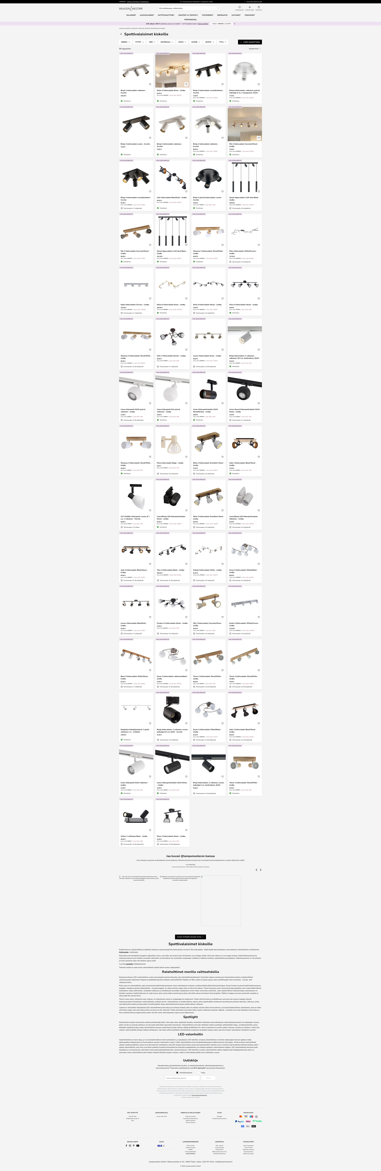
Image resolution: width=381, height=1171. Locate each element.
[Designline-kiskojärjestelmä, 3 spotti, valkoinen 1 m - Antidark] (136, 717)
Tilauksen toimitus (190, 1116)
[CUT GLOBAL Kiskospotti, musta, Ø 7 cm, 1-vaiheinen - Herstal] (136, 504)
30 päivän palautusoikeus (219, 1118)
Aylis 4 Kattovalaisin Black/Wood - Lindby (134, 571)
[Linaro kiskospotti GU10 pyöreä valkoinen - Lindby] (136, 397)
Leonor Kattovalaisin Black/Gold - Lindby (134, 624)
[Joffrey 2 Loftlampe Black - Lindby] (136, 823)
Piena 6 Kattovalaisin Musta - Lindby (207, 304)
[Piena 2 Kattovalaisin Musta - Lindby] (172, 823)
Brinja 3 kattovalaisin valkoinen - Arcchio (133, 91)
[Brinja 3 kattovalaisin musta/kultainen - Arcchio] (208, 78)
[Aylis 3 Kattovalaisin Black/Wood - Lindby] (245, 717)
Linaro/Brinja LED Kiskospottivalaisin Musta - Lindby (171, 517)
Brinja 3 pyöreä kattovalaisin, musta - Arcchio (207, 198)
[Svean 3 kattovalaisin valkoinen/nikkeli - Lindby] (172, 664)
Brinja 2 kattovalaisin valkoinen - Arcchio (169, 145)
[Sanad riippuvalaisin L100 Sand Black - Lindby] (245, 185)
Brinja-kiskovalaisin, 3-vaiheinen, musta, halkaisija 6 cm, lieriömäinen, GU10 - (208, 784)
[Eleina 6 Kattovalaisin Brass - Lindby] (172, 292)
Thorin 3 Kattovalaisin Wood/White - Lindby (207, 677)
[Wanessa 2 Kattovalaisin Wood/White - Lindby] (136, 451)
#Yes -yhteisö (219, 1145)
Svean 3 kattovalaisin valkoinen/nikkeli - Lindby (172, 677)
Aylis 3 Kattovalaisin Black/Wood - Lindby (242, 730)
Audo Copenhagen (248, 1145)
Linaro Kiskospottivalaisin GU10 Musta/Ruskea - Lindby (205, 410)
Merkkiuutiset (219, 1149)
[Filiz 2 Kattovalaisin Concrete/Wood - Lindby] (208, 611)
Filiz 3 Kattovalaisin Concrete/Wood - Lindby (135, 252)
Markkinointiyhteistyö (219, 1153)
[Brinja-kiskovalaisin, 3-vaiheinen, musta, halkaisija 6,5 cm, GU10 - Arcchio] (172, 717)
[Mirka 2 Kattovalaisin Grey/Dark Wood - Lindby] (208, 451)
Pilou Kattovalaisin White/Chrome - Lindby (243, 252)
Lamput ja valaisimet (125, 28)
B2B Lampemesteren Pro (219, 1151)
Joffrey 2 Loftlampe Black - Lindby (134, 836)
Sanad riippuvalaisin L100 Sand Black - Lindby (244, 198)
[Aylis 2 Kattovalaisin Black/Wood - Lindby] (245, 451)
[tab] (125, 42)
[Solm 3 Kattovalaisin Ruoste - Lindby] (172, 344)
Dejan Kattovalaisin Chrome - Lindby (135, 304)
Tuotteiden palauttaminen (190, 1118)
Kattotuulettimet (166, 15)
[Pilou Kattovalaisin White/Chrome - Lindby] (245, 239)
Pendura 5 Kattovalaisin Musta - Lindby (172, 623)
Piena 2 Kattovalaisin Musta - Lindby (171, 836)
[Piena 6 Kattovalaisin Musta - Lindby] (208, 292)
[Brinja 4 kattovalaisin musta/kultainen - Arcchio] (136, 185)
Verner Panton (248, 1147)
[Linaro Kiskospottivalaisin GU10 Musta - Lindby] (172, 771)
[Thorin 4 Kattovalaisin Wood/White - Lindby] (245, 664)
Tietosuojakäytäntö (190, 1151)
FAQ (132, 1120)
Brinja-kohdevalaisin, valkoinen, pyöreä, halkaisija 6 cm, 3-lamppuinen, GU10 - (244, 91)
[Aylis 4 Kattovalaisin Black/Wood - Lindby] (136, 558)
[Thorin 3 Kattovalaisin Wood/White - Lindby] (208, 664)
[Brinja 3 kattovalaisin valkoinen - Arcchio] (136, 78)
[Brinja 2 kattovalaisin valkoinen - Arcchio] (172, 132)
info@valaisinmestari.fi (132, 1118)
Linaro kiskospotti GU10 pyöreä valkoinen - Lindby (133, 410)
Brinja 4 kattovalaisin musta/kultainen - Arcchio (136, 198)
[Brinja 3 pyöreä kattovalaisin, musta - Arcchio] (208, 185)
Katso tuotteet (203, 24)
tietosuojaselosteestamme (199, 1095)
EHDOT (190, 1149)
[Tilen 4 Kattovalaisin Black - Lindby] (172, 558)
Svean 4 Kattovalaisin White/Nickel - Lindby (207, 730)
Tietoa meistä (190, 1145)
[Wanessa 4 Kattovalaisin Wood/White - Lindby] (136, 344)
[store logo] (131, 8)
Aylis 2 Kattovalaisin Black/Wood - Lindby (242, 464)
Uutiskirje (219, 1116)
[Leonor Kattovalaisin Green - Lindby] (208, 344)
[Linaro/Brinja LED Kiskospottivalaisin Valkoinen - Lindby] (245, 504)
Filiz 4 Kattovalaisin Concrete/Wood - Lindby (243, 145)
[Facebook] (126, 1146)
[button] (150, 84)
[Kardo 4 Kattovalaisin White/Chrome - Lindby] (245, 611)
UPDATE (221, 24)
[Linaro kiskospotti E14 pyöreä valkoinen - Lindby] (172, 397)
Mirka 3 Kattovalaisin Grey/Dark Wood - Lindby (208, 517)
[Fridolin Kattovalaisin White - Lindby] (208, 558)
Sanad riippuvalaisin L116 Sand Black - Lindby (172, 252)
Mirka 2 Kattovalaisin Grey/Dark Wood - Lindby (208, 464)
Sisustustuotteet (248, 1151)
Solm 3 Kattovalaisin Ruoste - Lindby (171, 356)
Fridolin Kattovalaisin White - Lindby (207, 570)
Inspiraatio (135, 28)
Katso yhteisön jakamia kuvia (189, 937)
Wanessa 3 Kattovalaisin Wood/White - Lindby (208, 252)
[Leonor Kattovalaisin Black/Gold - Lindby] (136, 611)
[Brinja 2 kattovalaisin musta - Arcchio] (136, 132)
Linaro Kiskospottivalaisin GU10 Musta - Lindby (172, 784)
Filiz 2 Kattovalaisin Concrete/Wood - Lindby (207, 624)
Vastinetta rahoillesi (144, 28)
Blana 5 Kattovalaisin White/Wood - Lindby (135, 677)
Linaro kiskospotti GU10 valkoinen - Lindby (135, 784)
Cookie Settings (219, 1147)
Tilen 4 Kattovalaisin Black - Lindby (170, 570)
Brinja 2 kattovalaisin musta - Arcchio (135, 144)
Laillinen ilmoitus (190, 1147)
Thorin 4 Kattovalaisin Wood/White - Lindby (243, 677)
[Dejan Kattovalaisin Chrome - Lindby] (136, 292)
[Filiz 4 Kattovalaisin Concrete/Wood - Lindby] (245, 132)
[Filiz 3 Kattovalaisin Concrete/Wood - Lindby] (136, 239)
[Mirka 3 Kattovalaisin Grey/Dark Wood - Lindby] (208, 504)
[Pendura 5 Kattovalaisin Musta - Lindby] (172, 611)
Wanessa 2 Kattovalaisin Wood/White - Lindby (136, 464)
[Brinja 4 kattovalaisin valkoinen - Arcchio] (208, 132)
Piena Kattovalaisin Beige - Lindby (170, 463)
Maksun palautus (190, 1120)
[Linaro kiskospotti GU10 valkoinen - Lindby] (136, 771)
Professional (190, 19)
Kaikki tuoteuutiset (248, 1153)
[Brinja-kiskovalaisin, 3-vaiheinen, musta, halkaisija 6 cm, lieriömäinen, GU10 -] (208, 771)
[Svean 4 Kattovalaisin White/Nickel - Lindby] (208, 717)
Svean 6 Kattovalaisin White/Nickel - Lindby (243, 571)
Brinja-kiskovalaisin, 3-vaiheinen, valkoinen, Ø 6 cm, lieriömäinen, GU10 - (244, 357)
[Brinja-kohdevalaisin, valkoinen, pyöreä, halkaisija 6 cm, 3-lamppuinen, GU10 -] (245, 78)
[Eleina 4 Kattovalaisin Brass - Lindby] (172, 78)
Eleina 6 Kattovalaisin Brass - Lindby (171, 304)
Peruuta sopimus (190, 1122)
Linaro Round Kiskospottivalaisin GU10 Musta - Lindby (244, 410)
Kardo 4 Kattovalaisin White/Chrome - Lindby (244, 624)
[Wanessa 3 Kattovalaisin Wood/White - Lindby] (208, 239)
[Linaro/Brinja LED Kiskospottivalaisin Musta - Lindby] (172, 504)
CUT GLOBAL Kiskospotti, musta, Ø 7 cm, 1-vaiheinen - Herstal (135, 517)
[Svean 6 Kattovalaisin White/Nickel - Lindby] (245, 558)
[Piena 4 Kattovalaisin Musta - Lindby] (245, 292)
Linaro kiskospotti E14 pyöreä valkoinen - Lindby (168, 410)
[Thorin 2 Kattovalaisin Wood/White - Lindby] (245, 771)
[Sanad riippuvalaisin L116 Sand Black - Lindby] (172, 239)
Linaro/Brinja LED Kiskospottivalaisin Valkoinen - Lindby (243, 517)
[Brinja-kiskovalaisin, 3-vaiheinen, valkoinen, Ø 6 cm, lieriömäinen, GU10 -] (245, 344)
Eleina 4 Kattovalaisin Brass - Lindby (171, 90)
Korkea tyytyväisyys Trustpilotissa (138, 2)
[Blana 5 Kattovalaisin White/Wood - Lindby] (136, 664)
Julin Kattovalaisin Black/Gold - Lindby (172, 197)
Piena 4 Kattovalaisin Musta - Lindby (243, 304)
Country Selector (190, 1153)
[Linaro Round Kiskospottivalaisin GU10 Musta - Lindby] (245, 397)
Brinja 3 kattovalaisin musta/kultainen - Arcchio (208, 91)
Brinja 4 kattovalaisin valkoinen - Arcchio (206, 145)
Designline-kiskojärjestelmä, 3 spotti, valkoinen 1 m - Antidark (135, 730)
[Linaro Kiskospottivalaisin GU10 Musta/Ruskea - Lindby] (208, 397)
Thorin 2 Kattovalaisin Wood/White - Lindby (243, 784)
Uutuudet (236, 15)
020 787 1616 (132, 1116)
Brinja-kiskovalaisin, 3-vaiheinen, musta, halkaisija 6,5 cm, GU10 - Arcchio (172, 730)
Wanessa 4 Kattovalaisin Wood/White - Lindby (136, 357)
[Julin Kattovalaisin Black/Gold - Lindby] (172, 185)
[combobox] (189, 8)
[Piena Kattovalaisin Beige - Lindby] (172, 451)
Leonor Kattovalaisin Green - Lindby (207, 356)
